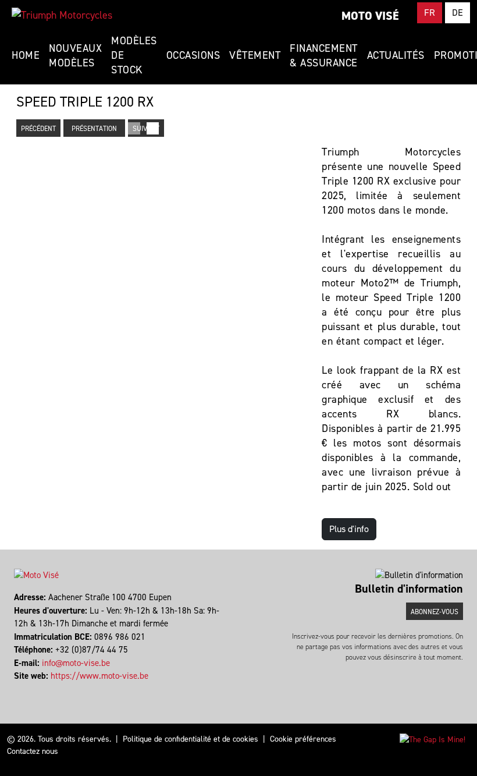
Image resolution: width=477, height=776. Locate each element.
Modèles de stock (134, 55)
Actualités (396, 55)
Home (26, 55)
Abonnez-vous (434, 611)
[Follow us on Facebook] (15, 689)
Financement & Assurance (324, 55)
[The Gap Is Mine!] (432, 739)
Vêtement (254, 55)
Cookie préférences (303, 739)
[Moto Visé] (62, 15)
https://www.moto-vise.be (99, 676)
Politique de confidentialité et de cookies (190, 739)
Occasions (193, 55)
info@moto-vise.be (76, 663)
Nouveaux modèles (75, 55)
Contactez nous (32, 751)
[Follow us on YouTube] (25, 689)
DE (457, 12)
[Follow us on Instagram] (20, 689)
